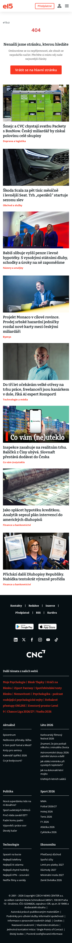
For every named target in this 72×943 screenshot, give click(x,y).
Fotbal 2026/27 (48, 806)
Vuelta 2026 (44, 711)
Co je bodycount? (12, 760)
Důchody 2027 (48, 869)
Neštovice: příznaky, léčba (17, 740)
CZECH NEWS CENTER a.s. (49, 895)
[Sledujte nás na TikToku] (56, 640)
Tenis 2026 (46, 816)
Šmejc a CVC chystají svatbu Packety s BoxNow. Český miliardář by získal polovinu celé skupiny (34, 131)
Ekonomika (48, 844)
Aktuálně (9, 725)
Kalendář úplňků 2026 (15, 755)
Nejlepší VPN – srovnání (16, 875)
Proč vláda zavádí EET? (15, 815)
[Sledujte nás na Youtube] (48, 640)
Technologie (11, 844)
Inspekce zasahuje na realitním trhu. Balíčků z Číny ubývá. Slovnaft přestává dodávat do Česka (35, 452)
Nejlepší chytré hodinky (16, 869)
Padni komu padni (13, 820)
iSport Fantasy (23, 688)
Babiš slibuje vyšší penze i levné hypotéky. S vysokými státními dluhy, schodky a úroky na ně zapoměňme (35, 258)
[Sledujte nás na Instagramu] (40, 640)
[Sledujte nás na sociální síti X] (24, 640)
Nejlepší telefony (12, 859)
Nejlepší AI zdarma (13, 864)
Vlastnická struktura (48, 925)
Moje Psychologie (14, 682)
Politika (8, 791)
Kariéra (52, 612)
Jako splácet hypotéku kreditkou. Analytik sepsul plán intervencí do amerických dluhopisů (33, 515)
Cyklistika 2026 (48, 832)
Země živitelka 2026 (51, 880)
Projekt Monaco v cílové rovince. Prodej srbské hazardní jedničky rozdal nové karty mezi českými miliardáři (31, 324)
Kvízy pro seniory (12, 750)
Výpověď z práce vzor (14, 825)
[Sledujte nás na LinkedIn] (16, 640)
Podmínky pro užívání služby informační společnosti (35, 916)
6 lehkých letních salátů (53, 779)
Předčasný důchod (50, 854)
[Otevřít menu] (67, 6)
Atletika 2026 (47, 827)
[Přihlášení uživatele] (59, 6)
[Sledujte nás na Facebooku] (32, 640)
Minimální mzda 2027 (52, 875)
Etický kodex (17, 933)
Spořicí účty (46, 859)
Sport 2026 (47, 791)
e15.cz (6, 22)
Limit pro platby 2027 (52, 864)
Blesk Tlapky (36, 682)
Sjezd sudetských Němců (16, 810)
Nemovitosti (22, 694)
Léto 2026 (46, 725)
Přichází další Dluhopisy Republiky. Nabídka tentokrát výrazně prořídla (34, 576)
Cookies (58, 920)
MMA (43, 801)
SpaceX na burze (12, 854)
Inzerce (50, 605)
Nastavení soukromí (23, 925)
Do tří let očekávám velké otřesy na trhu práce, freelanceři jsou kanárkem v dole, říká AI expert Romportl (36, 389)
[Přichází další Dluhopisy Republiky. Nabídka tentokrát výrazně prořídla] (36, 551)
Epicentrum (9, 734)
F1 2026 (44, 821)
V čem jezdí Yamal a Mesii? (17, 745)
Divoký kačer (10, 830)
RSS (38, 612)
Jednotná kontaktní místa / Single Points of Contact (35, 929)
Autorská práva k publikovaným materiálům (35, 911)
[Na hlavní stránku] (8, 6)
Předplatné (22, 612)
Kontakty (16, 605)
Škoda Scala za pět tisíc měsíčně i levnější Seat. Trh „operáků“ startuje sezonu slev (35, 195)
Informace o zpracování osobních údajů (29, 920)
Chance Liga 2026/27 (20, 711)
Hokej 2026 (46, 811)
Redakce (34, 605)
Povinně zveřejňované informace (44, 933)
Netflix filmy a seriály (14, 880)
